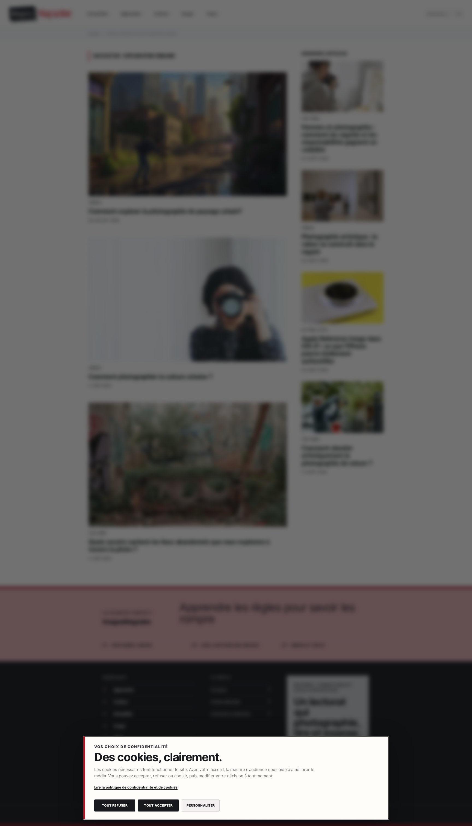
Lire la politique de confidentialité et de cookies (136, 787)
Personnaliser (201, 805)
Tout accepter (158, 805)
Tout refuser (115, 805)
